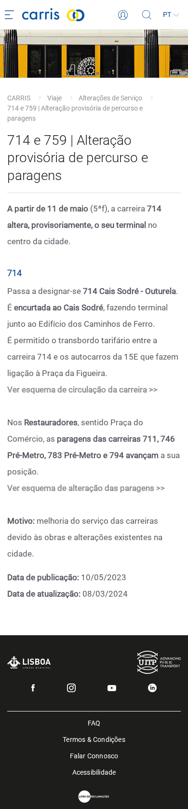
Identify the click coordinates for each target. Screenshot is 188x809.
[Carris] (70, 15)
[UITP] (159, 662)
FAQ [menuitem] (94, 722)
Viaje (54, 98)
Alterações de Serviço (110, 98)
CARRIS (18, 98)
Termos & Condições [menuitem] (94, 739)
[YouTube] (111, 688)
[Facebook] (33, 688)
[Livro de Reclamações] (94, 796)
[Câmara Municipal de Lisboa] (29, 662)
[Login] (123, 15)
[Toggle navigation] (11, 15)
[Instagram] (71, 687)
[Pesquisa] (147, 14)
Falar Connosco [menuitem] (94, 755)
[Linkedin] (152, 687)
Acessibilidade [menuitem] (94, 771)
